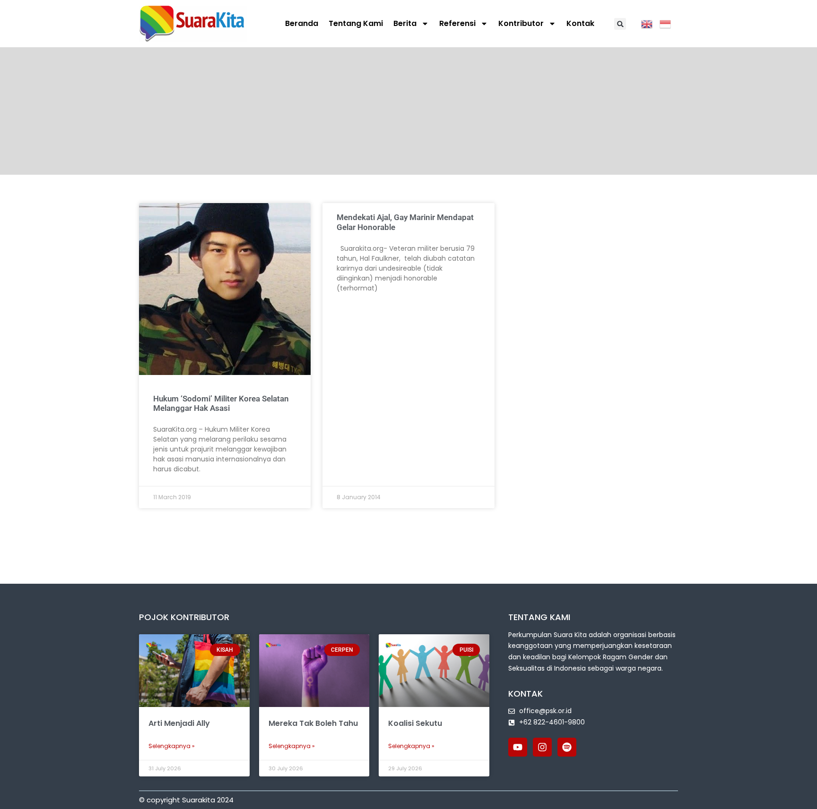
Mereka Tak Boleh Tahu (313, 723)
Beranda (301, 23)
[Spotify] (566, 747)
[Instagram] (542, 747)
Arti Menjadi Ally (179, 723)
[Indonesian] (669, 23)
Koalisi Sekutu (415, 723)
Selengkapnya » (171, 746)
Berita (405, 23)
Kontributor (521, 23)
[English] (650, 23)
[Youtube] (517, 747)
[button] (620, 24)
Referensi (457, 23)
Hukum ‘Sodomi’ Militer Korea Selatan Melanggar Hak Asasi (221, 403)
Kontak (580, 23)
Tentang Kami (356, 23)
